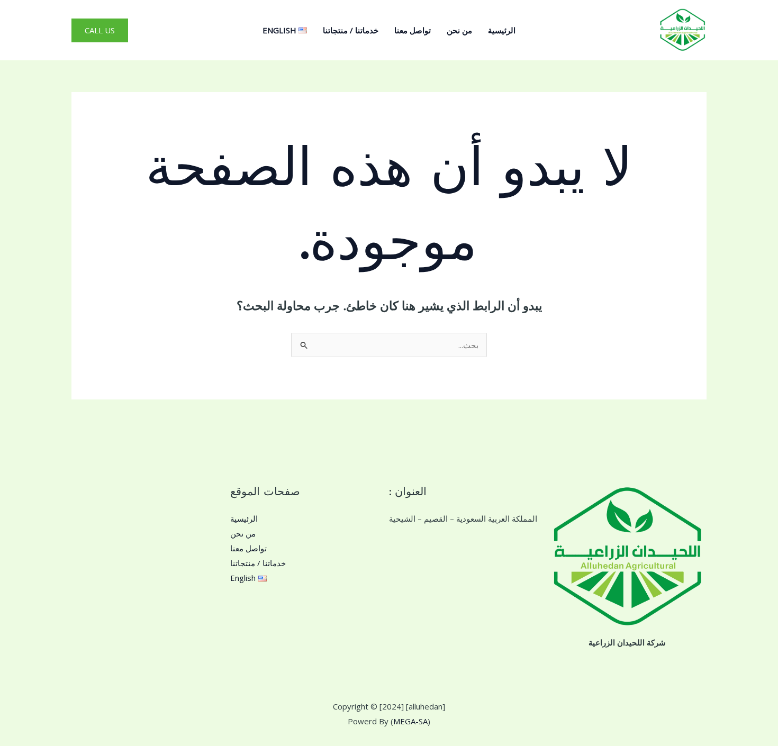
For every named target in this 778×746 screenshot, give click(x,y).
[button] (99, 30)
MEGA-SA (410, 721)
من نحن (459, 30)
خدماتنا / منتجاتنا (350, 30)
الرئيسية (501, 30)
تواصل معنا (412, 30)
